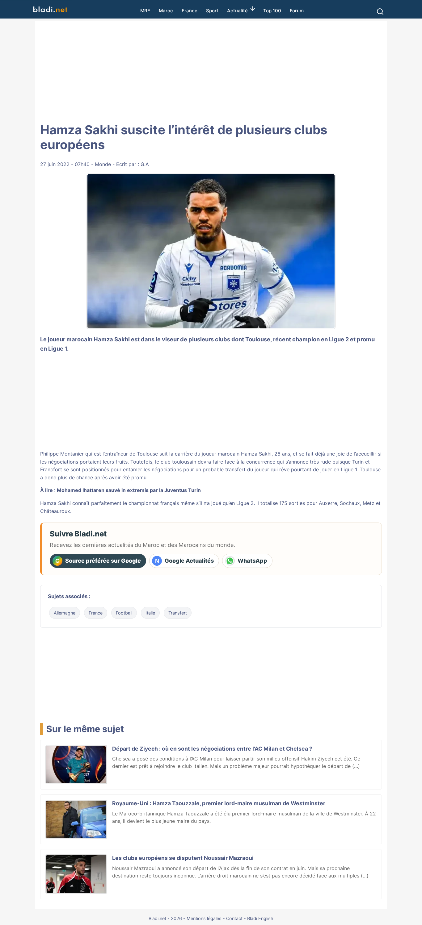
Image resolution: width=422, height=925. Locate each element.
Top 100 (272, 11)
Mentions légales (204, 918)
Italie (150, 612)
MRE (145, 11)
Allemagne (64, 612)
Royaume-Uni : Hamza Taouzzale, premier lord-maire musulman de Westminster (218, 803)
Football (124, 612)
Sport (212, 11)
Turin (358, 462)
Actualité (237, 11)
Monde (103, 164)
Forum (297, 11)
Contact (234, 918)
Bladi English (260, 918)
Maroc (166, 11)
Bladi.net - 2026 (165, 918)
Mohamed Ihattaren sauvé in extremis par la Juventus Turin (129, 490)
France (189, 11)
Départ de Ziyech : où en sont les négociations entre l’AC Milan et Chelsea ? (212, 748)
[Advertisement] (211, 71)
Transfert (177, 612)
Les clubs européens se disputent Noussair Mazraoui (183, 858)
